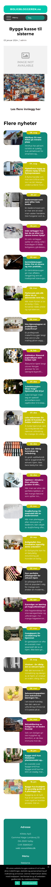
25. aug (33, 659)
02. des (33, 444)
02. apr (33, 257)
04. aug (33, 163)
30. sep (33, 537)
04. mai (33, 719)
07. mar (33, 628)
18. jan (33, 750)
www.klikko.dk (28, 848)
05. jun (33, 226)
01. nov (33, 506)
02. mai (33, 568)
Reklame (25, 863)
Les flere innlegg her (26, 109)
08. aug (33, 132)
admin (23, 40)
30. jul (33, 195)
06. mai (33, 688)
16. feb (33, 350)
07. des (33, 381)
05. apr (33, 599)
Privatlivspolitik (29, 883)
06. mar (33, 288)
